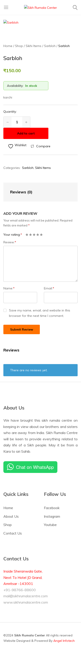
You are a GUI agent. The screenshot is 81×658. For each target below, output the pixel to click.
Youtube (50, 524)
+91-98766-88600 (19, 590)
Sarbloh (28, 168)
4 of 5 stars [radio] (37, 234)
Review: (9, 242)
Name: (9, 288)
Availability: (15, 86)
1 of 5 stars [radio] (27, 234)
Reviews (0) (21, 192)
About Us (11, 516)
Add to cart (26, 133)
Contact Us (12, 533)
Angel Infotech (64, 641)
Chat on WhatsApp (35, 467)
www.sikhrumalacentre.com (25, 602)
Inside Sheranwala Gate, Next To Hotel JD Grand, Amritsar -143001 (23, 577)
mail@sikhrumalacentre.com (25, 596)
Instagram (52, 516)
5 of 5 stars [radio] (41, 234)
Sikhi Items (43, 168)
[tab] (36, 192)
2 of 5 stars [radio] (30, 234)
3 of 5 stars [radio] (34, 234)
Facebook (52, 508)
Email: (49, 288)
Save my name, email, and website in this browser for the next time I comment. (39, 313)
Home (8, 508)
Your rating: (12, 235)
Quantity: (10, 112)
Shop (7, 524)
